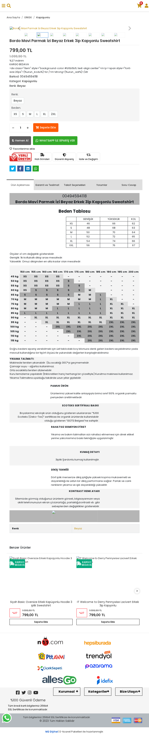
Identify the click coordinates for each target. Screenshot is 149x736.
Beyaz (18, 101)
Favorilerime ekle (24, 149)
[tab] (20, 184)
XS (15, 114)
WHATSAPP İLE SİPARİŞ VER (57, 140)
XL (44, 114)
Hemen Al (22, 140)
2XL (53, 114)
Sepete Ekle (48, 127)
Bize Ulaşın (129, 691)
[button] (19, 28)
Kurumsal (67, 691)
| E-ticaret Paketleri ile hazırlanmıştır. (74, 731)
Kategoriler (97, 691)
